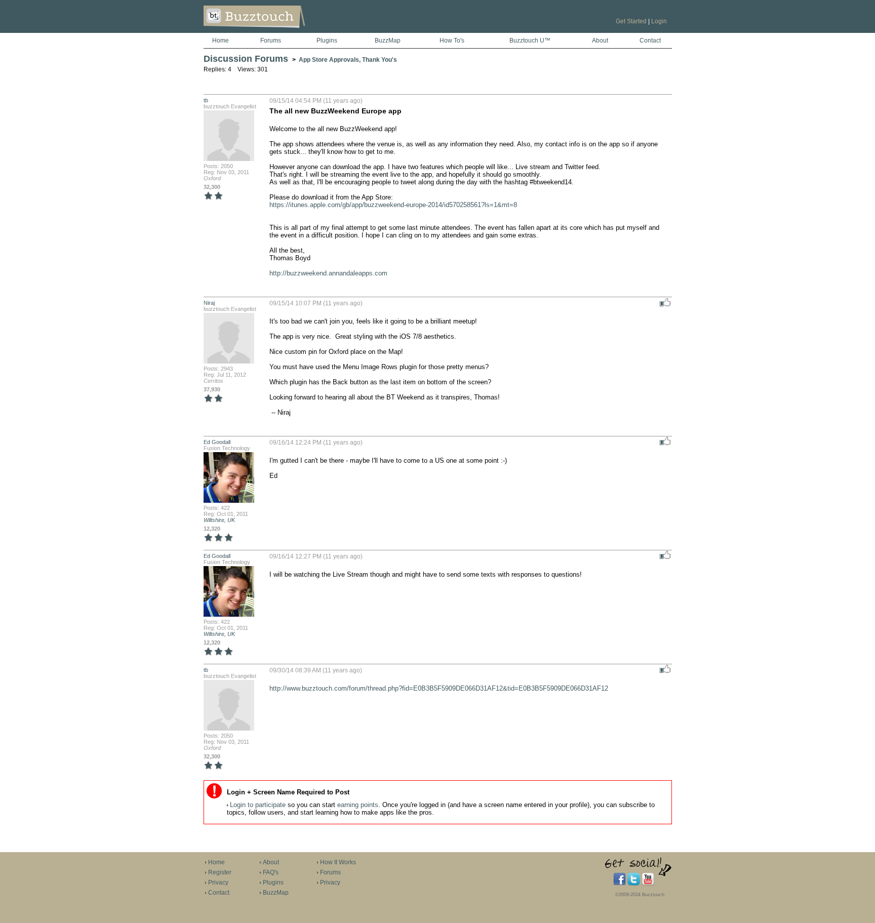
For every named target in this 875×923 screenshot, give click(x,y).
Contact (650, 40)
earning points (357, 805)
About (600, 40)
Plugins (326, 40)
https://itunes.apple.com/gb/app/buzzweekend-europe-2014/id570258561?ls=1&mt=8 (393, 205)
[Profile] (229, 160)
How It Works (338, 862)
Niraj (209, 303)
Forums (270, 40)
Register (219, 872)
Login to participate (258, 805)
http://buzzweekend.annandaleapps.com (328, 273)
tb (206, 100)
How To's (452, 40)
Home (220, 40)
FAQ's (271, 872)
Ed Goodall (217, 442)
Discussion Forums (246, 59)
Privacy (218, 882)
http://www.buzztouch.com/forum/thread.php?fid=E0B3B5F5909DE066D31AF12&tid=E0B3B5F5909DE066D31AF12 (438, 688)
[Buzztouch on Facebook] (619, 883)
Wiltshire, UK (219, 520)
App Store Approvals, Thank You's (348, 59)
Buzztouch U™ (529, 40)
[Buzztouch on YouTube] (648, 883)
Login (659, 21)
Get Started (631, 21)
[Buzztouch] (279, 30)
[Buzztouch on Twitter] (633, 883)
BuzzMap (388, 40)
